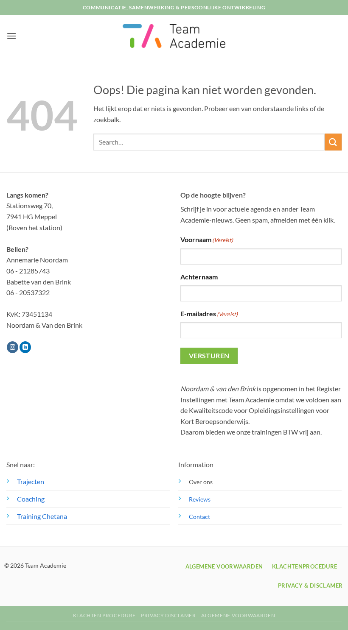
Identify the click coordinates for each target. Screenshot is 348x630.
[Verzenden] (333, 142)
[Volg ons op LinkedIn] (25, 347)
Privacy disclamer (168, 615)
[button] (11, 35)
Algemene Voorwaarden (238, 615)
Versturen (209, 356)
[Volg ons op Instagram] (12, 347)
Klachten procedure (104, 615)
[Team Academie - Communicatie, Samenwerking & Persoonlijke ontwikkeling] (174, 36)
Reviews (199, 499)
